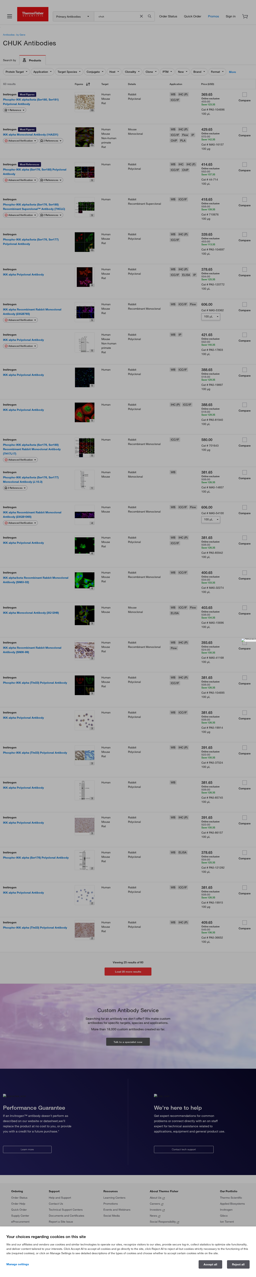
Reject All (238, 1264)
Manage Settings (17, 1264)
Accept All (210, 1264)
